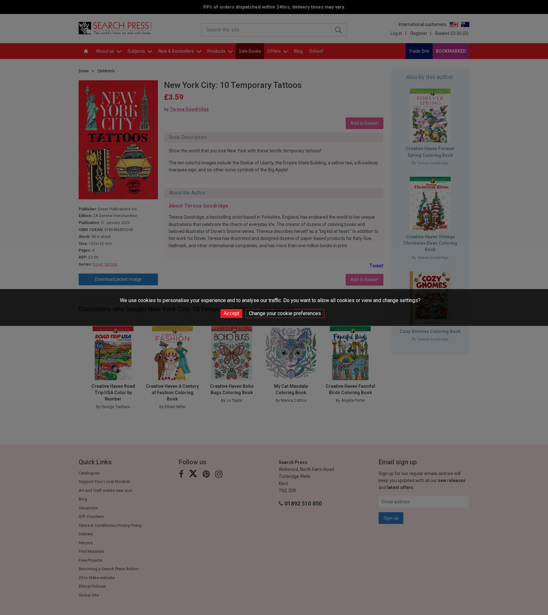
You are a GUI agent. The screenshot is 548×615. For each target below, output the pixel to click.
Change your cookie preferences (285, 313)
